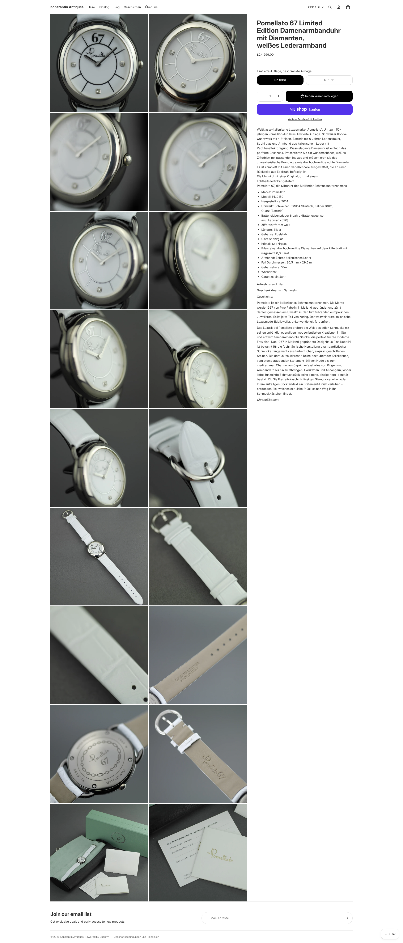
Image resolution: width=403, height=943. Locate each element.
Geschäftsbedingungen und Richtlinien (136, 936)
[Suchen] (330, 7)
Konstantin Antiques (72, 936)
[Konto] (338, 7)
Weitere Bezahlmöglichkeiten (305, 119)
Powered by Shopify (97, 936)
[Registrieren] (347, 918)
